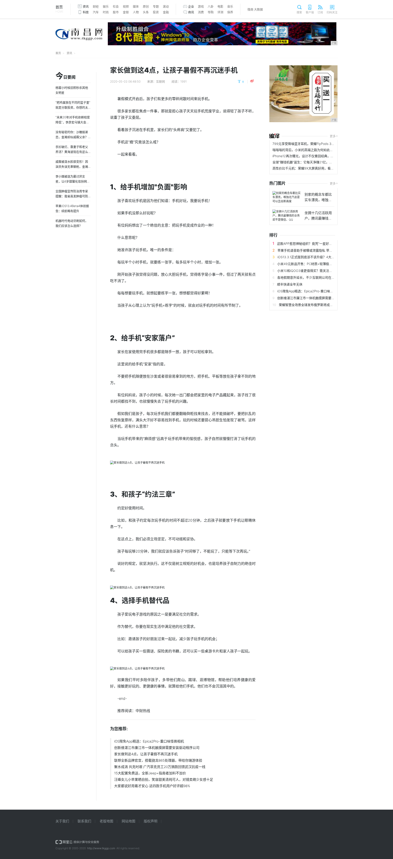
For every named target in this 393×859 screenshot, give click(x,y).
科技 (86, 12)
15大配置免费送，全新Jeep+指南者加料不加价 (150, 773)
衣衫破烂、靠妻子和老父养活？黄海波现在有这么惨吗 (71, 152)
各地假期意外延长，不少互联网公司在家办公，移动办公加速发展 (323, 277)
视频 (126, 6)
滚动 (166, 6)
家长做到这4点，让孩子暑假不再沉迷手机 (146, 754)
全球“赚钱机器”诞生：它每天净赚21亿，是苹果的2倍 (309, 162)
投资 (156, 12)
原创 (146, 6)
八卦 (211, 6)
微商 (250, 9)
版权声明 (150, 821)
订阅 (320, 12)
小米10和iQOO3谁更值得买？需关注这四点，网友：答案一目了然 (323, 271)
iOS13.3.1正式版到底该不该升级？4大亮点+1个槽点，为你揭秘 (322, 257)
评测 (220, 12)
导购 (211, 12)
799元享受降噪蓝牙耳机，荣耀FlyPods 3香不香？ (308, 144)
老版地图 (106, 821)
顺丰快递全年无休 (289, 284)
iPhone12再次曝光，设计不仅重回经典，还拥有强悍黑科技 (314, 156)
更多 (333, 136)
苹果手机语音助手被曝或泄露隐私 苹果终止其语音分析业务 (319, 250)
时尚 (106, 12)
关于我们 (62, 821)
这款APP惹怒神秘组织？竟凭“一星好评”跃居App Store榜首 (318, 243)
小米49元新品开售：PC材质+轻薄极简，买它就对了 (314, 264)
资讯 (86, 6)
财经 (96, 6)
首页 (59, 9)
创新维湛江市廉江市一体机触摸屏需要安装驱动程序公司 (156, 747)
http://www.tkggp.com (101, 848)
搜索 (299, 12)
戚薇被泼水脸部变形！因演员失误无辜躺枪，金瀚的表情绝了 (71, 166)
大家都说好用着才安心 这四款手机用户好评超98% (152, 786)
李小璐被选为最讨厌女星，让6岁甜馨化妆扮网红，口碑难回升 (71, 181)
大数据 (258, 9)
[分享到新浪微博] (252, 81)
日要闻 (65, 76)
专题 (156, 6)
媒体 (136, 6)
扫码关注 (332, 12)
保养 (230, 12)
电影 (220, 6)
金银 (126, 12)
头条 (146, 12)
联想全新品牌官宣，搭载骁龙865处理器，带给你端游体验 (158, 760)
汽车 (96, 12)
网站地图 (128, 821)
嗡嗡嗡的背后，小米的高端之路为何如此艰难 (304, 150)
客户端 (310, 12)
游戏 (201, 6)
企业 (191, 6)
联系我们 (84, 821)
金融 (166, 12)
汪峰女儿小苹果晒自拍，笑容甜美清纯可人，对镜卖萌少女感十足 (163, 779)
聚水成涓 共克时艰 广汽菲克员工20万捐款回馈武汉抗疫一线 (159, 767)
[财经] (274, 136)
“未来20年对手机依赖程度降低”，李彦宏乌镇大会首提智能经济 (72, 122)
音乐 (230, 6)
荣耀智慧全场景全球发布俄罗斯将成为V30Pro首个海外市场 (321, 305)
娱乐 (106, 6)
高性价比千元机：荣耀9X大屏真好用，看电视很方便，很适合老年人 (320, 168)
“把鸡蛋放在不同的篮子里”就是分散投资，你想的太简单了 (72, 107)
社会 (116, 6)
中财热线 (143, 710)
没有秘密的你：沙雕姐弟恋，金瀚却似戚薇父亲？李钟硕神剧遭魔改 (71, 137)
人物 (136, 12)
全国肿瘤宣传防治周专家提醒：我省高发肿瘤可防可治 (71, 196)
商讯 (191, 12)
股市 (116, 12)
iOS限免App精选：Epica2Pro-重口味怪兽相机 (149, 741)
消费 (201, 12)
